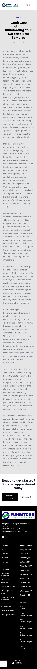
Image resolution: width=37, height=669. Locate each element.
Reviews (5, 558)
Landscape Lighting (8, 586)
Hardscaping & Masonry (6, 592)
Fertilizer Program (8, 610)
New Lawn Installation (5, 581)
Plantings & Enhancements (6, 605)
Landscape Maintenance (5, 574)
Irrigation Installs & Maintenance (8, 598)
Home (4, 549)
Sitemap (5, 562)
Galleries (5, 553)
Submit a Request (9, 497)
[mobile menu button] (32, 4)
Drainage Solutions (8, 615)
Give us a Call (27, 497)
